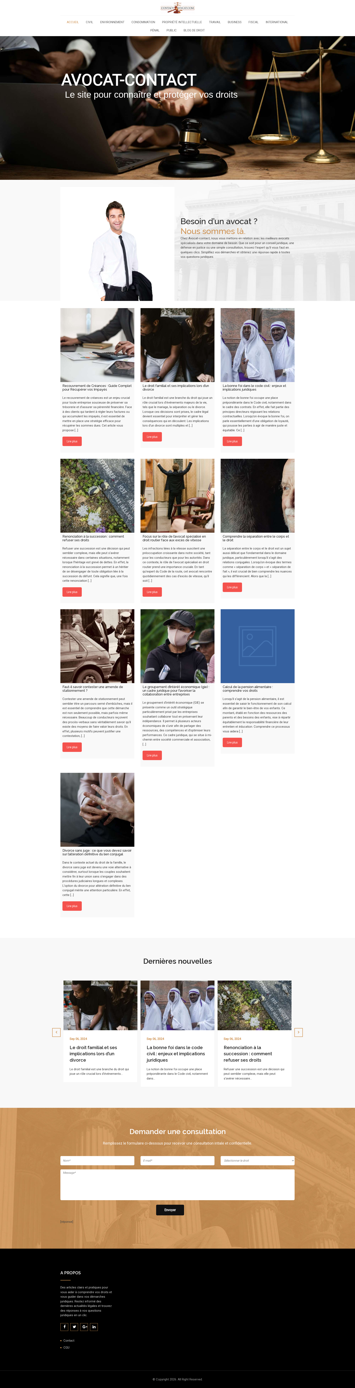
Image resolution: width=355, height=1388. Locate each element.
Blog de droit (194, 30)
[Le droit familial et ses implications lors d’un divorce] (177, 345)
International (277, 22)
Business (235, 22)
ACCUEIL (73, 22)
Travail (215, 22)
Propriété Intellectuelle (182, 22)
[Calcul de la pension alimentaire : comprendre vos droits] (258, 646)
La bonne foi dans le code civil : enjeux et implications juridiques (99, 1054)
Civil (89, 22)
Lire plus (72, 441)
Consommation (143, 22)
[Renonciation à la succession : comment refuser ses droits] (97, 496)
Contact (68, 1340)
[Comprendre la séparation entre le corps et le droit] (258, 496)
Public (172, 30)
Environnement (112, 22)
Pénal (155, 30)
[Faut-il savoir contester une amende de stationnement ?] (97, 646)
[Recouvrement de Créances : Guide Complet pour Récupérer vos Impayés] (97, 345)
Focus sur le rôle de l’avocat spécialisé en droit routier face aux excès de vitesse (254, 1054)
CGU (66, 1347)
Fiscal (254, 22)
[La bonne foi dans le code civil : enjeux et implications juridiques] (258, 345)
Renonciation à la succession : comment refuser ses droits (171, 1054)
